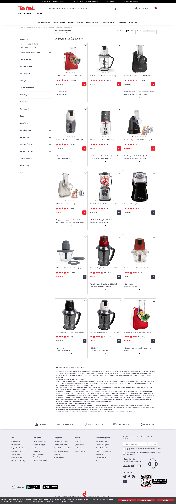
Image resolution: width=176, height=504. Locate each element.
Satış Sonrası (37, 438)
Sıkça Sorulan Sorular (40, 460)
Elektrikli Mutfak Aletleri (62, 448)
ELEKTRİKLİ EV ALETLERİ (44, 22)
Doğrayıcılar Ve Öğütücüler (64, 27)
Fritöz (98, 461)
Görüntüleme (120, 31)
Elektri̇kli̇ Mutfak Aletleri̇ (35, 27)
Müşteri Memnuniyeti (40, 441)
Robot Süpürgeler (102, 445)
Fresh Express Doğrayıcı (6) (28, 47)
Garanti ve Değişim (39, 445)
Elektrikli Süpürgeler (61, 441)
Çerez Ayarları (126, 500)
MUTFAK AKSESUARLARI (92, 22)
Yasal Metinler (16, 454)
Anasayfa (22, 27)
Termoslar (99, 454)
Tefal (13, 438)
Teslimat (36, 448)
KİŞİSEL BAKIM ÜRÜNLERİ (109, 22)
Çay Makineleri (101, 458)
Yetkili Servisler (80, 451)
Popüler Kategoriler (103, 438)
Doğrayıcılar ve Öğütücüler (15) (29, 44)
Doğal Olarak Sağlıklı (18, 448)
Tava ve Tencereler (60, 445)
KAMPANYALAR (133, 22)
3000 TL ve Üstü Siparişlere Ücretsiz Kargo (86, 1)
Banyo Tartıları (59, 458)
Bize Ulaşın (78, 441)
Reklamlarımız (16, 451)
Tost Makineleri (101, 448)
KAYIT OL (153, 444)
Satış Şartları (37, 451)
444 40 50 (132, 466)
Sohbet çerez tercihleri (102, 496)
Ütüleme (57, 454)
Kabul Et (165, 500)
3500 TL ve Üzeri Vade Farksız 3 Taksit (54, 1)
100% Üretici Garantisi (132, 1)
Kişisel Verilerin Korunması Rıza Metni (137, 448)
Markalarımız (15, 445)
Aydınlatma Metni (155, 448)
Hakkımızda (15, 441)
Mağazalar (78, 448)
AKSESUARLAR (122, 22)
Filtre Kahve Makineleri (104, 451)
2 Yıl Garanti (112, 1)
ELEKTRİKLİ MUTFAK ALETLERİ (75, 22)
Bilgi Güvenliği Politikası (19, 461)
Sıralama (139, 31)
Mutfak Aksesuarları (61, 451)
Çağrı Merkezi (79, 445)
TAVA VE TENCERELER (59, 22)
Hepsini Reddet (146, 500)
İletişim (77, 438)
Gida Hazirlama (49, 27)
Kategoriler (58, 438)
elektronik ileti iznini (149, 452)
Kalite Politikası (16, 458)
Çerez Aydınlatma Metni (65, 501)
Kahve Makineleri (102, 441)
